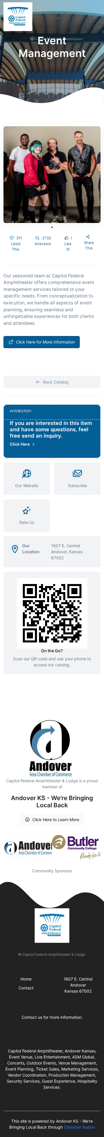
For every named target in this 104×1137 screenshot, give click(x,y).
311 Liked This (16, 243)
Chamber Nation (79, 1127)
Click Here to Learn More (55, 819)
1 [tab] (52, 227)
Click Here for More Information (45, 341)
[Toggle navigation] (95, 17)
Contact (26, 987)
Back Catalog (55, 381)
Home (26, 978)
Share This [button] (89, 245)
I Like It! (68, 243)
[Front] (19, 16)
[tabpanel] (52, 174)
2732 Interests (43, 241)
